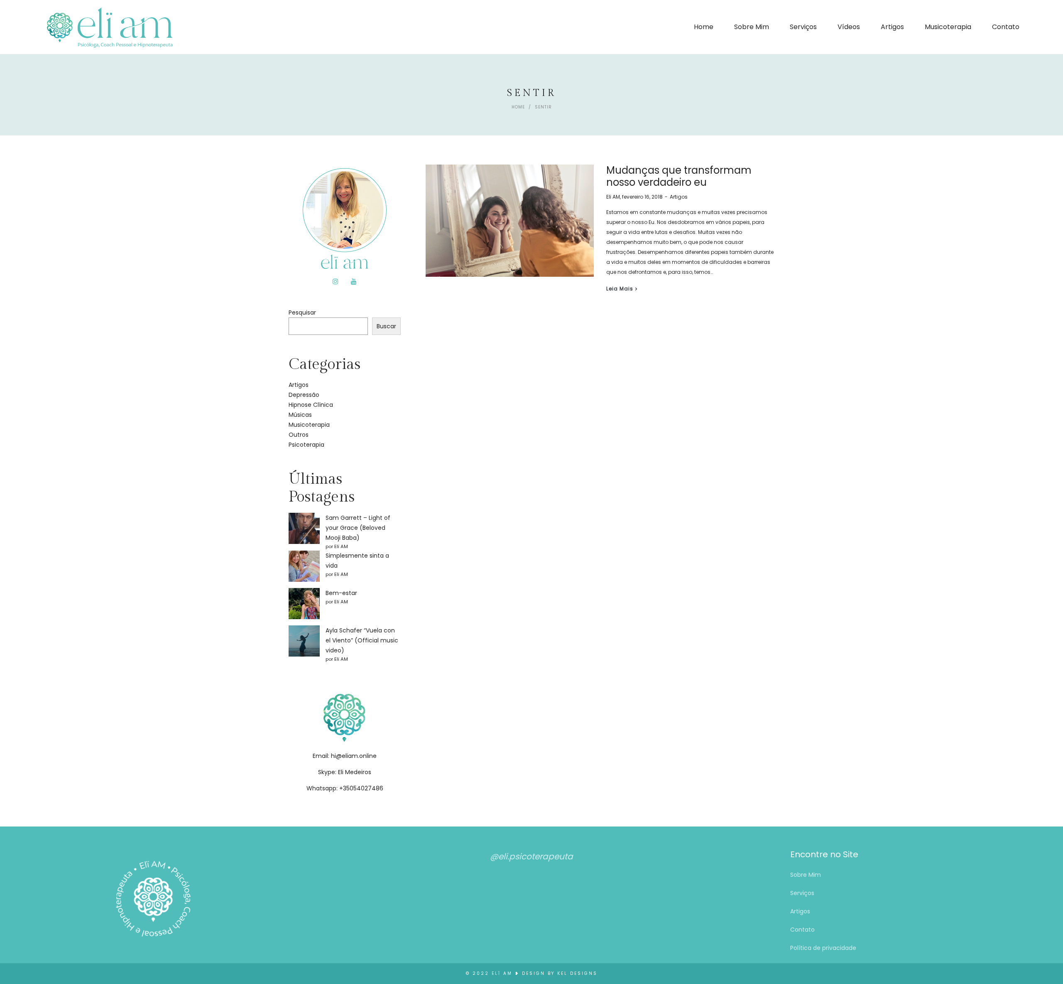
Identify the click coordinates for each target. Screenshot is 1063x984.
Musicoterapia (309, 425)
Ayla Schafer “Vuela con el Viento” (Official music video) (362, 640)
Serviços (802, 893)
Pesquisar (302, 312)
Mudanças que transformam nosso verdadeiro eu (679, 176)
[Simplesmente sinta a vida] (304, 566)
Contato (802, 929)
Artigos (679, 196)
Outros (299, 434)
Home (518, 107)
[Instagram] (335, 282)
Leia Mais (619, 288)
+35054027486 (361, 788)
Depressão (304, 395)
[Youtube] (354, 282)
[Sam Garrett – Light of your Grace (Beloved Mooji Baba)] (304, 528)
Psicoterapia (306, 444)
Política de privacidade (823, 948)
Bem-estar (341, 593)
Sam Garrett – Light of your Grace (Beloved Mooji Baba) (358, 528)
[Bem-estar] (304, 603)
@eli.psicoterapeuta (531, 856)
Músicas (300, 415)
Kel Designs (577, 973)
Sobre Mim (805, 875)
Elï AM (613, 196)
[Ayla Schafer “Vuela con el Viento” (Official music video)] (304, 641)
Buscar (386, 326)
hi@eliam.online (354, 756)
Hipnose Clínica (311, 405)
